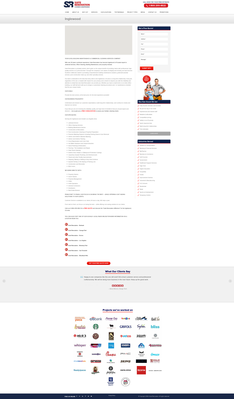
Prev (4, 283)
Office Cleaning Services (80, 4)
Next (231, 283)
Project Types (132, 12)
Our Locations (106, 12)
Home (67, 12)
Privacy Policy (112, 395)
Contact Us (152, 12)
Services (94, 12)
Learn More (154, 133)
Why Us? (85, 12)
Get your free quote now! (98, 263)
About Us (75, 12)
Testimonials (119, 12)
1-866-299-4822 (157, 5)
